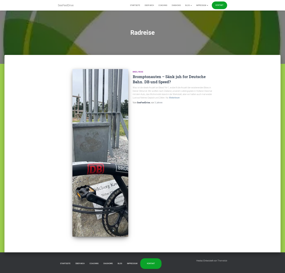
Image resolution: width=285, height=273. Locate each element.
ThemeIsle (222, 260)
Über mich (149, 5)
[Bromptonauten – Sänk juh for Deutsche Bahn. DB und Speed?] (100, 153)
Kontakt (219, 5)
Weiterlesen (174, 97)
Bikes (135, 72)
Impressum (201, 5)
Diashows (176, 5)
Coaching (162, 5)
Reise (140, 72)
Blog (187, 5)
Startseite (135, 5)
